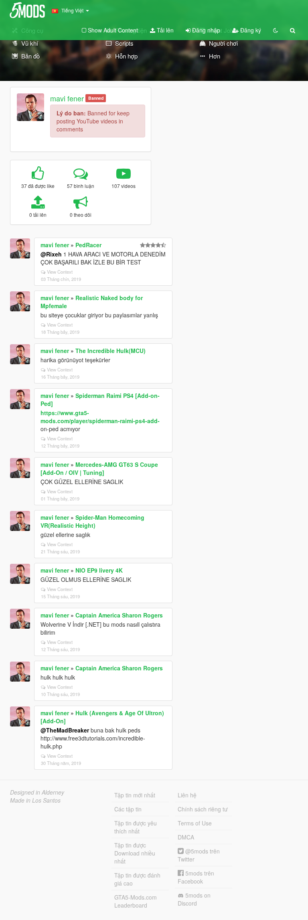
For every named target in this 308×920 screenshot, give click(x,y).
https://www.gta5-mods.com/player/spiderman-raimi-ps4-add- (100, 417)
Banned (95, 98)
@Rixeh (51, 254)
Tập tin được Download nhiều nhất (134, 853)
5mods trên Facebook (196, 877)
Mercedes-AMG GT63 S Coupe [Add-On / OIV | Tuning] (99, 468)
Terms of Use (195, 823)
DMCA (186, 837)
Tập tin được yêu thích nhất (135, 827)
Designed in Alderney (37, 792)
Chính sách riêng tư (203, 809)
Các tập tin (128, 809)
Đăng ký (250, 30)
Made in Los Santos (35, 800)
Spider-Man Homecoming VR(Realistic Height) (92, 521)
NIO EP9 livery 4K (99, 570)
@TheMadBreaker (65, 730)
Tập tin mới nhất (134, 795)
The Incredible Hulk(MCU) (110, 351)
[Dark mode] (275, 30)
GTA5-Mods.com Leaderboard (135, 901)
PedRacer (88, 245)
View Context (60, 271)
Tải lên (164, 30)
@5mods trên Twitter (199, 855)
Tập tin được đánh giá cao (137, 879)
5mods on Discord (194, 899)
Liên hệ (187, 795)
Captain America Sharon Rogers (119, 615)
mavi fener (67, 98)
